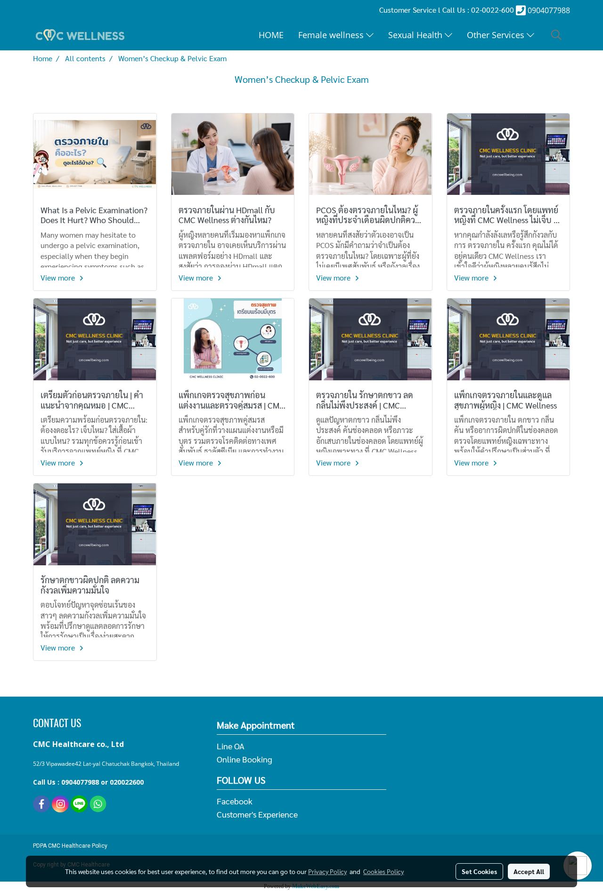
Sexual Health (416, 34)
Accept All (528, 871)
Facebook (235, 800)
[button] (556, 35)
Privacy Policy (327, 871)
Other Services (497, 34)
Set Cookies (479, 871)
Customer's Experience (257, 814)
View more (59, 277)
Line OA (230, 745)
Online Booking (244, 759)
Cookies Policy (383, 871)
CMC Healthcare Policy (77, 846)
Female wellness (332, 34)
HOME (271, 34)
